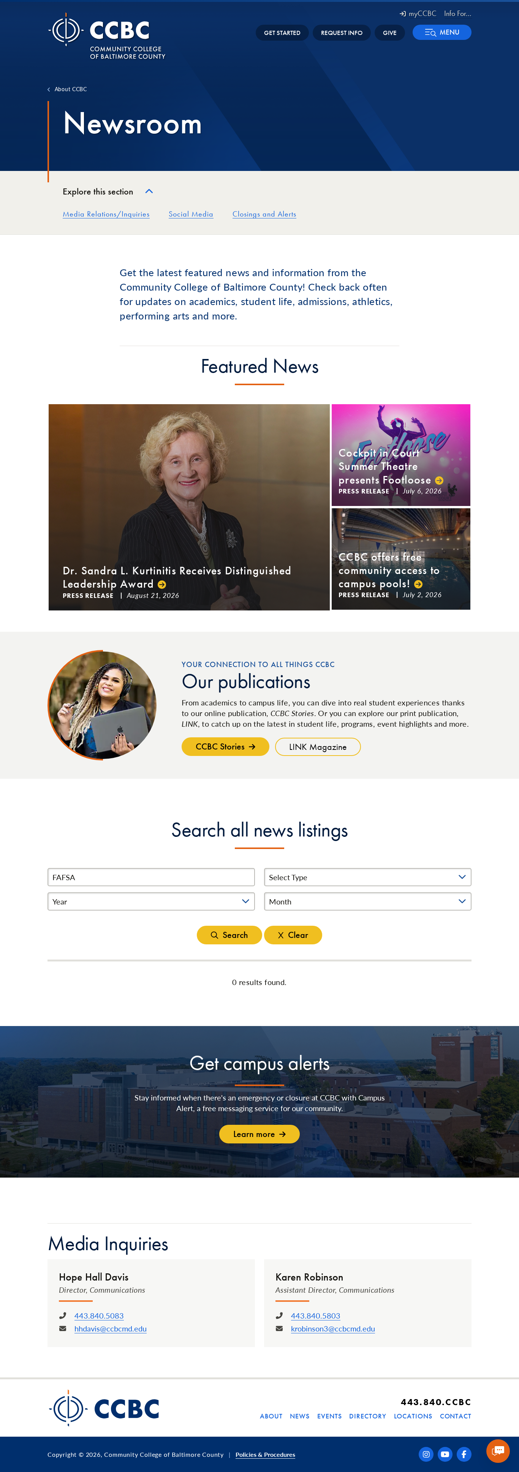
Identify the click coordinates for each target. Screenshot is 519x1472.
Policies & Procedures (265, 1454)
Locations (413, 1416)
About (271, 1416)
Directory (367, 1416)
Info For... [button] (458, 13)
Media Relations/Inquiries (106, 214)
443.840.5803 (315, 1315)
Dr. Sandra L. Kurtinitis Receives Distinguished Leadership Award (177, 577)
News (300, 1416)
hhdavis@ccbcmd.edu (110, 1328)
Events (329, 1416)
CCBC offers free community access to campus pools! (389, 570)
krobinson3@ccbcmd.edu (333, 1328)
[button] (442, 32)
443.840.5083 (99, 1315)
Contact (456, 1416)
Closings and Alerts (264, 214)
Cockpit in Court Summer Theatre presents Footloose (385, 466)
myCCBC (423, 13)
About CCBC (71, 89)
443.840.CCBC (436, 1402)
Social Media (191, 214)
